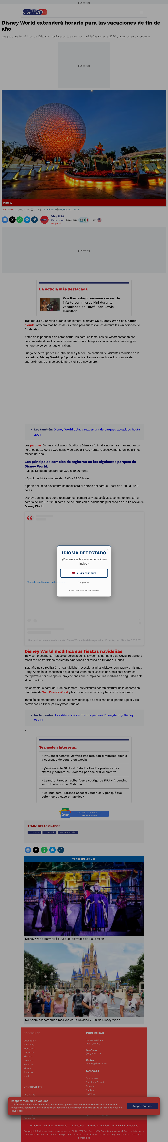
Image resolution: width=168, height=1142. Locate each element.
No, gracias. (84, 582)
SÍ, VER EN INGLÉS (84, 573)
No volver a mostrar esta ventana (84, 591)
